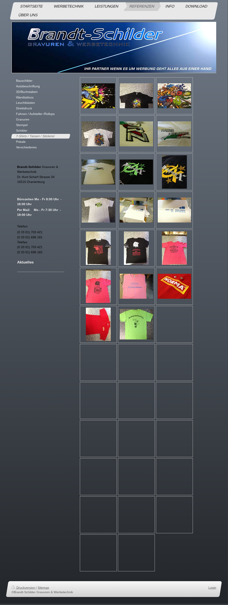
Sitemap (43, 587)
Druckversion (26, 587)
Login (212, 587)
